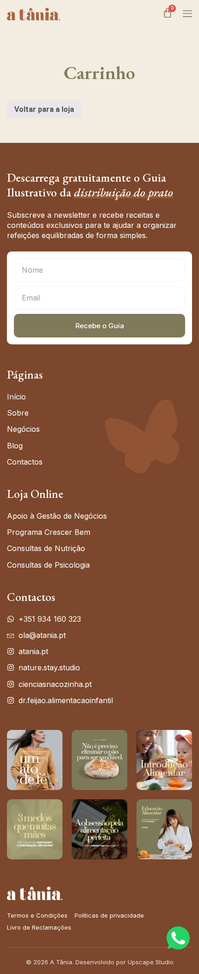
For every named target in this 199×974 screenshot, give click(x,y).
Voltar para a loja (44, 109)
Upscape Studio (151, 962)
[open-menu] (185, 13)
